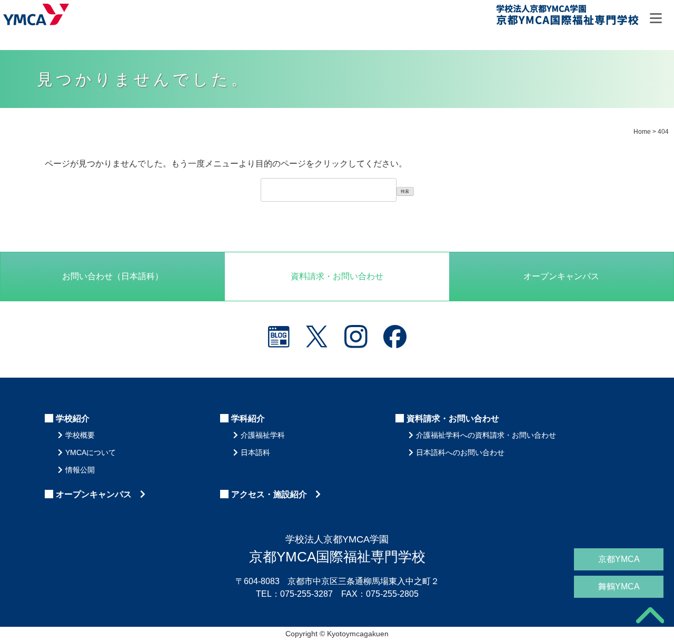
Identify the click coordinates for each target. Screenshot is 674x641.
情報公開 (80, 470)
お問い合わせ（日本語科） (112, 276)
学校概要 (80, 435)
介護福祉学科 (263, 435)
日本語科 (255, 452)
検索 (405, 191)
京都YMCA (619, 559)
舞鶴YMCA (619, 586)
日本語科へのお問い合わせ (460, 452)
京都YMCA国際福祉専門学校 (567, 17)
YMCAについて (90, 452)
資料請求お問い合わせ (337, 276)
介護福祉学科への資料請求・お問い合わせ (486, 435)
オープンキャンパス (561, 276)
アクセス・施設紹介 (273, 494)
